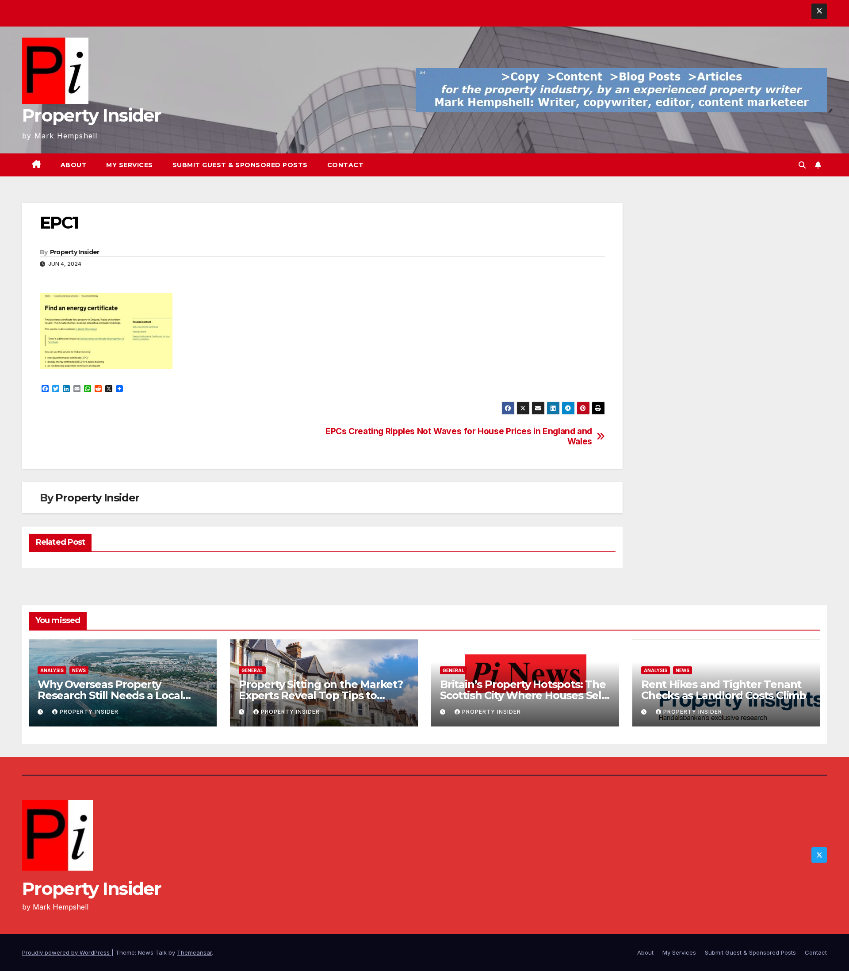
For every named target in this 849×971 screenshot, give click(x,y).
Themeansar (194, 952)
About (74, 165)
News (79, 670)
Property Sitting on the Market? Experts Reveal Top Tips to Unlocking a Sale (321, 695)
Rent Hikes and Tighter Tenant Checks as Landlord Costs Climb (723, 690)
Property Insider (91, 115)
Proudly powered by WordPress (66, 952)
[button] (802, 165)
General (252, 670)
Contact (345, 165)
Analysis (52, 670)
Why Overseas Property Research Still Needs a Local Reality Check (110, 695)
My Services (129, 165)
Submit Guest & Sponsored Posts (240, 165)
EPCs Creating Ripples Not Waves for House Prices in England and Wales (458, 436)
